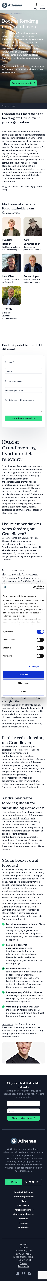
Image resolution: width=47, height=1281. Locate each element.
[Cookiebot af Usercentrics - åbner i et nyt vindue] (33, 587)
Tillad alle (23, 675)
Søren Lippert (32, 276)
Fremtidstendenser (24, 1210)
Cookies (23, 1263)
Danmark (6, 821)
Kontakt (15, 1182)
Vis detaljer (34, 666)
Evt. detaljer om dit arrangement (19, 400)
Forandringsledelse (24, 1196)
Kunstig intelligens (23, 1192)
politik (16, 818)
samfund (25, 818)
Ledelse (23, 1223)
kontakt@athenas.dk (23, 1257)
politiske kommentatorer (24, 821)
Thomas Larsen (14, 720)
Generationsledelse (23, 1214)
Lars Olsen (8, 276)
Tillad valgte (23, 683)
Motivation (23, 1227)
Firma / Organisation (14, 390)
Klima (23, 1201)
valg (33, 818)
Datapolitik (23, 1266)
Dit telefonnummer (13, 381)
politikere (6, 824)
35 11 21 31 (33, 1182)
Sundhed (23, 1218)
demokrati (7, 818)
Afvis (23, 691)
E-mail (8, 372)
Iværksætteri (23, 1205)
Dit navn (9, 362)
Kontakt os (7, 1024)
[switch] (40, 640)
